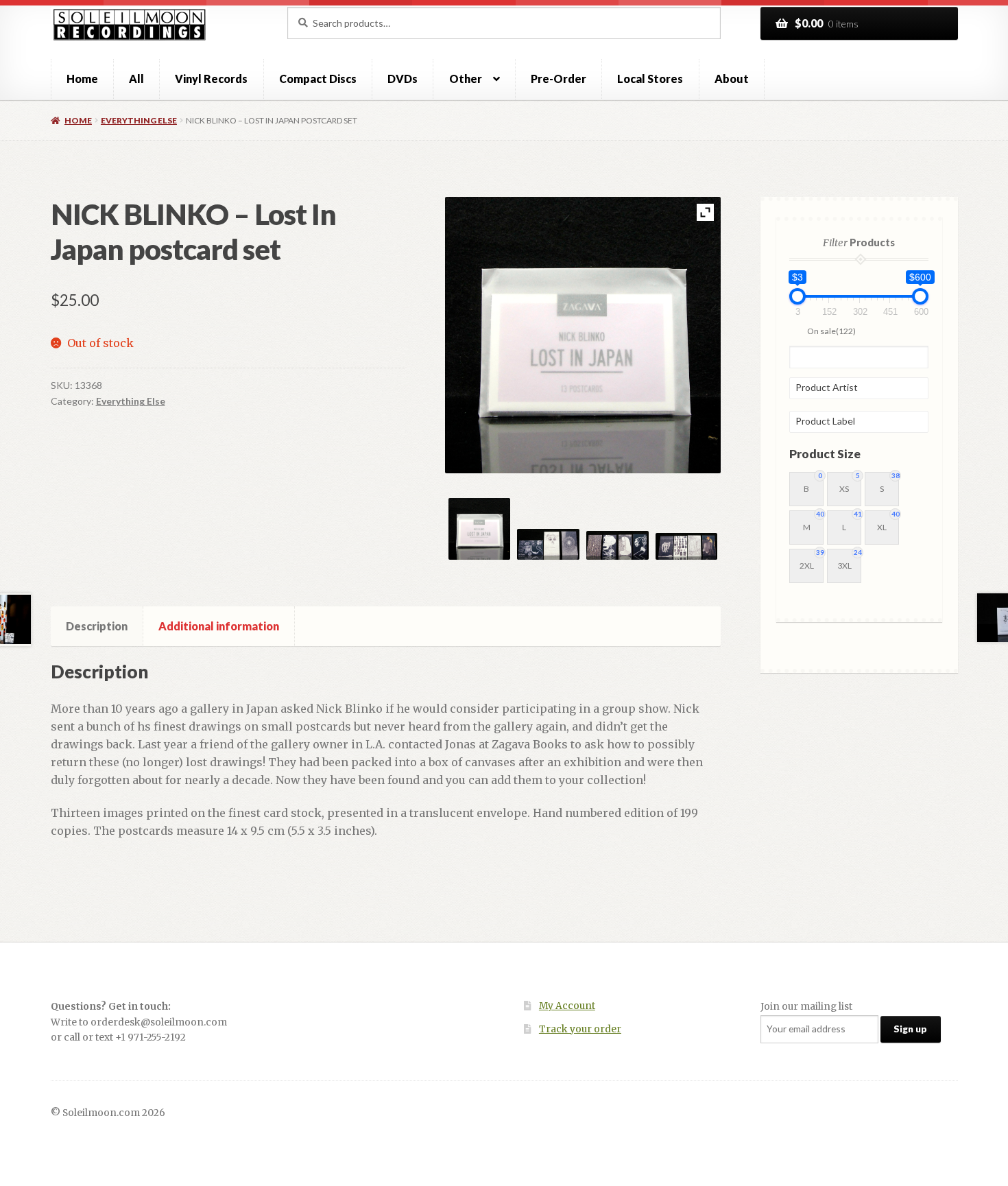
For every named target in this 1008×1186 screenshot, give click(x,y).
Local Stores (650, 78)
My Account (567, 1006)
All (136, 78)
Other (465, 78)
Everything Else (139, 120)
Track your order (580, 1029)
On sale (831, 331)
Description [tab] (97, 625)
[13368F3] (617, 545)
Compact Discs (318, 78)
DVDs (402, 78)
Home (82, 78)
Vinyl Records (211, 78)
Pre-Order (558, 78)
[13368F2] (548, 544)
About (732, 78)
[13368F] (479, 529)
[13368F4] (687, 546)
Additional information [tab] (218, 625)
